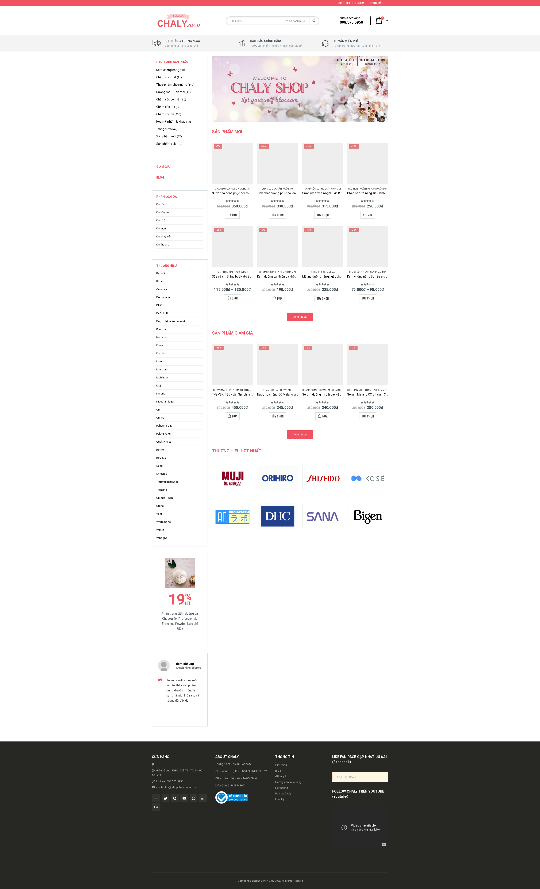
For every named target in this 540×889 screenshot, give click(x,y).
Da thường (162, 244)
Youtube (184, 798)
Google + (156, 807)
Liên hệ (279, 799)
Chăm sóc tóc (165, 106)
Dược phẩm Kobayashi (170, 321)
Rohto (160, 449)
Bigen (159, 281)
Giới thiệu (344, 3)
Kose (159, 345)
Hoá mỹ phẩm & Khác (170, 121)
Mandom (161, 369)
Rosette (161, 457)
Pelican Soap (164, 425)
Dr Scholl (162, 313)
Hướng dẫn (376, 3)
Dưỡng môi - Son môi (170, 92)
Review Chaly (283, 793)
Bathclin (161, 273)
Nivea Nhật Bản (165, 401)
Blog (160, 177)
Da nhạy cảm (164, 236)
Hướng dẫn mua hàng (288, 782)
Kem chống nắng (359, 272)
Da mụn (161, 228)
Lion (159, 361)
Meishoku (162, 377)
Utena (160, 505)
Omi (158, 409)
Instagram (193, 798)
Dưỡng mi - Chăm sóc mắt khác (337, 390)
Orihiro (160, 417)
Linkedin (203, 798)
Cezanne (161, 289)
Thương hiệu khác (167, 481)
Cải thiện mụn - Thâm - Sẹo (362, 390)
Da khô (160, 220)
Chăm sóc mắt (310, 390)
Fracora (161, 329)
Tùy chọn (277, 215)
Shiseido (161, 473)
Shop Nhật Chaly (346, 777)
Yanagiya (162, 537)
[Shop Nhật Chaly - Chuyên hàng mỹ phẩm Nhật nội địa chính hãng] (178, 21)
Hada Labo (163, 337)
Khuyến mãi (218, 390)
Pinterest (175, 798)
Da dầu (160, 204)
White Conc (163, 521)
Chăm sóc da (222, 189)
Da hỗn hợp (163, 212)
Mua (235, 215)
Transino (161, 489)
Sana (159, 465)
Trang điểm (164, 129)
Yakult (160, 529)
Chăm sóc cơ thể (314, 189)
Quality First (163, 441)
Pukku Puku (163, 433)
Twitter (165, 798)
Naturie (160, 393)
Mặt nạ (331, 272)
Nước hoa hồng (240, 189)
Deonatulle (163, 297)
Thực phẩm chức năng (239, 390)
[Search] (314, 21)
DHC (159, 305)
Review (359, 3)
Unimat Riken (164, 497)
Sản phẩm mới (285, 189)
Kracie (160, 353)
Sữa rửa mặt (241, 272)
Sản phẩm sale (166, 143)
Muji (159, 385)
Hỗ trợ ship (282, 787)
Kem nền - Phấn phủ (359, 189)
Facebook (156, 798)
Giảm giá (163, 166)
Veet (159, 513)
